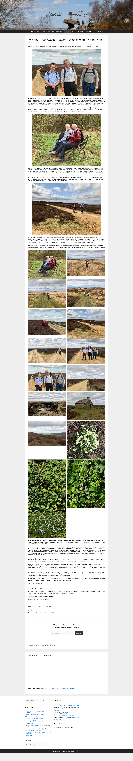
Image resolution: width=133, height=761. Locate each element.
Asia (38, 31)
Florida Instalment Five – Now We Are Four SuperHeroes (42, 645)
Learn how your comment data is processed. (62, 688)
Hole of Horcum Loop (31, 716)
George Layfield (57, 704)
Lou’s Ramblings (59, 31)
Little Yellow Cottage (98, 31)
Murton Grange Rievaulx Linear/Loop (35, 718)
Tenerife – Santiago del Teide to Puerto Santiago (40, 644)
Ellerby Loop (28, 735)
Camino (43, 31)
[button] (47, 264)
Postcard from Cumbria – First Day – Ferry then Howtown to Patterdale (66, 709)
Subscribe (78, 633)
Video (73, 31)
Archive (67, 31)
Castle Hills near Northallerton (66, 715)
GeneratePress (76, 751)
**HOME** (32, 31)
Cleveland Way (50, 31)
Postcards (88, 31)
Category (80, 31)
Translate (37, 703)
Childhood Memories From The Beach (35, 714)
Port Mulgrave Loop (30, 720)
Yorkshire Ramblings (66, 14)
